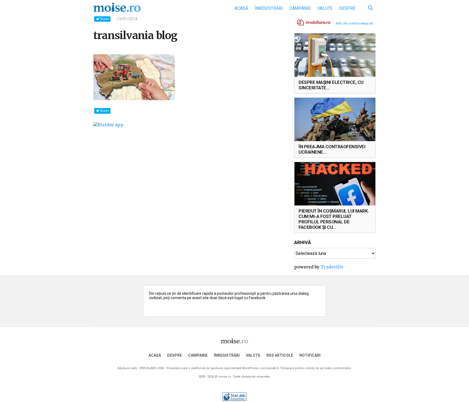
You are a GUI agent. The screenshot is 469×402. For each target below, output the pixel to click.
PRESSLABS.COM (152, 368)
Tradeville (332, 267)
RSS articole (280, 355)
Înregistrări (269, 8)
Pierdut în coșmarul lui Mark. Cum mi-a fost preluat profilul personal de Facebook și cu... (334, 219)
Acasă (241, 8)
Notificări (310, 355)
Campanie (300, 8)
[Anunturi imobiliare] (310, 22)
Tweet (104, 19)
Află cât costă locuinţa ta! (354, 23)
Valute (324, 8)
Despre (347, 8)
